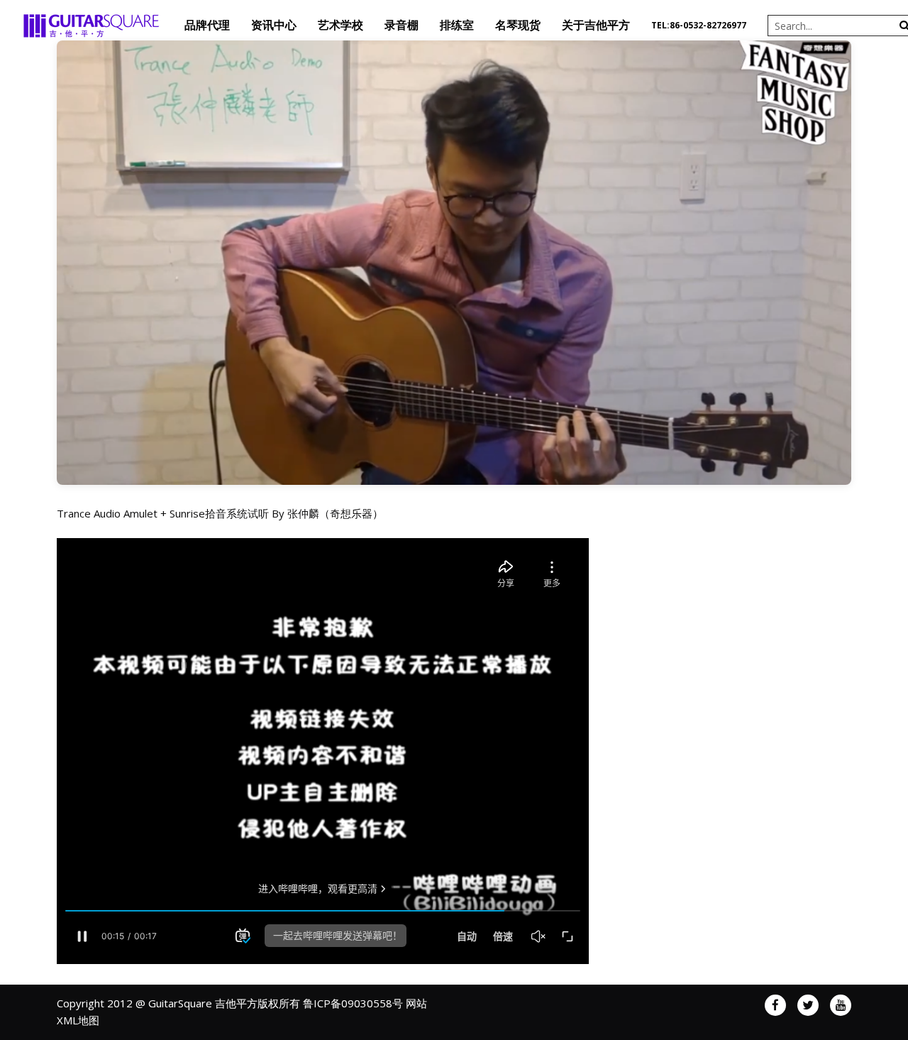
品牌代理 (207, 25)
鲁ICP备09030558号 (353, 1003)
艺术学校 (340, 25)
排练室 (457, 25)
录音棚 (401, 25)
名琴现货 (518, 25)
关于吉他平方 (596, 25)
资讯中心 (274, 25)
